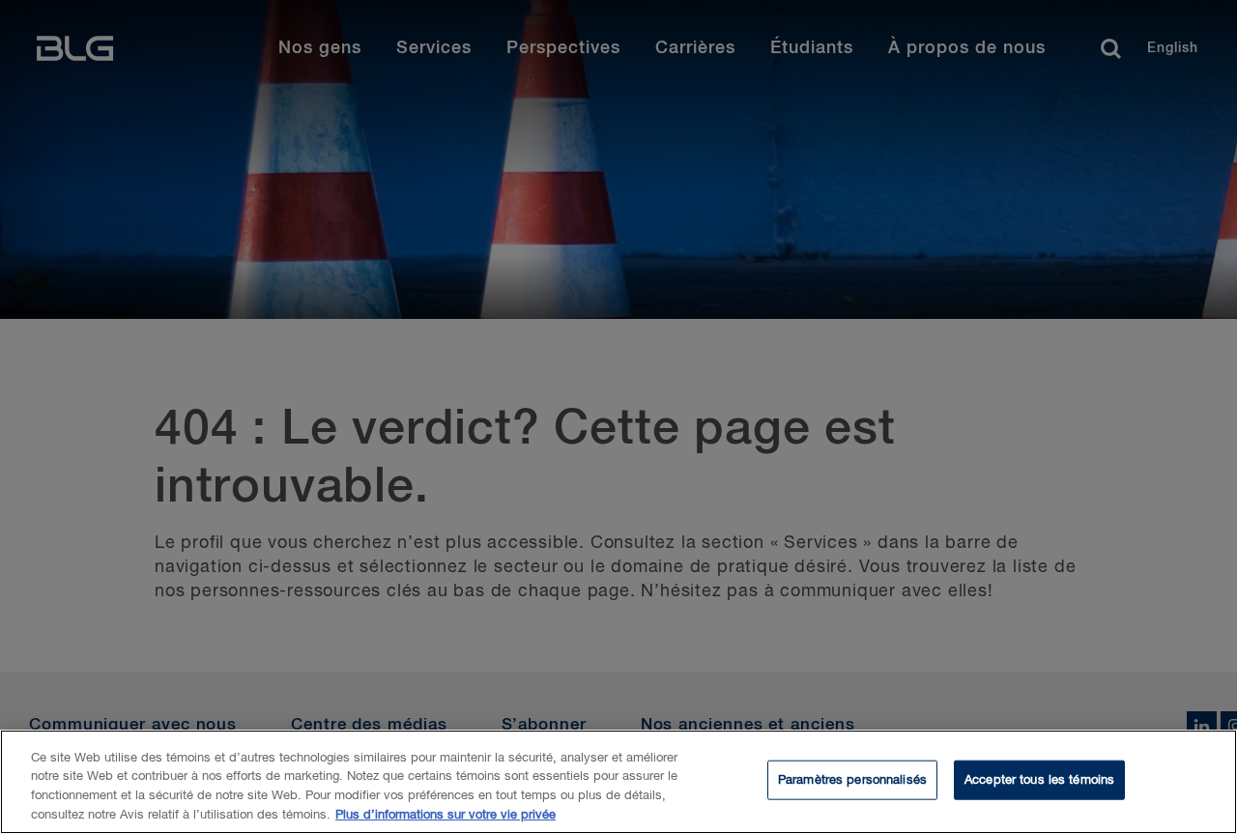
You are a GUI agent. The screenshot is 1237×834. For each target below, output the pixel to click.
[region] (618, 782)
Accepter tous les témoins (1039, 780)
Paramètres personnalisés (852, 780)
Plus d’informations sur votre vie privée (445, 814)
